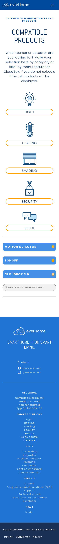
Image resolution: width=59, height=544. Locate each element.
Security (29, 430)
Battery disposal (29, 494)
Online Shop (29, 451)
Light (29, 419)
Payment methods (29, 458)
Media (29, 512)
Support (29, 490)
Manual (29, 483)
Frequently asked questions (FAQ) (29, 487)
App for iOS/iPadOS (29, 408)
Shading (29, 426)
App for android (29, 405)
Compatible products (29, 398)
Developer (29, 501)
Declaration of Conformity (29, 497)
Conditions (29, 465)
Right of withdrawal (29, 469)
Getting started (29, 401)
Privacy (37, 536)
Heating (29, 423)
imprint (8, 536)
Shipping (29, 462)
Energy (29, 433)
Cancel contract (30, 472)
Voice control (29, 437)
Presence (29, 440)
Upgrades (29, 455)
